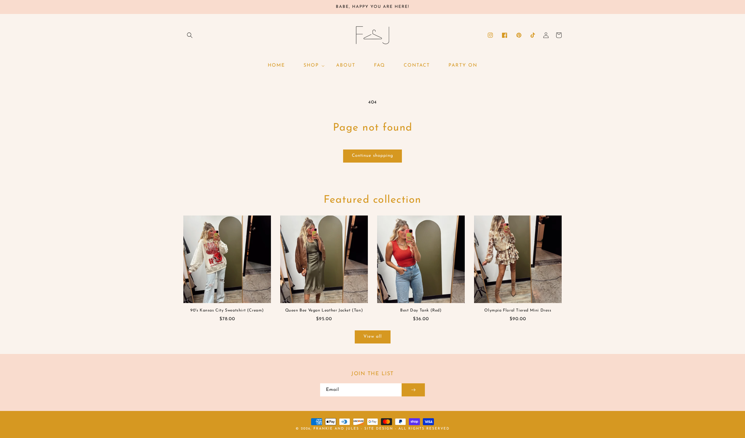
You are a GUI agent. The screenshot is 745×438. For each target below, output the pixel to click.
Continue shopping (372, 156)
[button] (189, 35)
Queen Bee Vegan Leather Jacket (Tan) (324, 310)
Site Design (378, 428)
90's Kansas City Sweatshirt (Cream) (227, 310)
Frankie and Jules (337, 428)
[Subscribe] (413, 389)
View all (372, 336)
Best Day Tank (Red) (420, 310)
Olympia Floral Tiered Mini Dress (517, 310)
